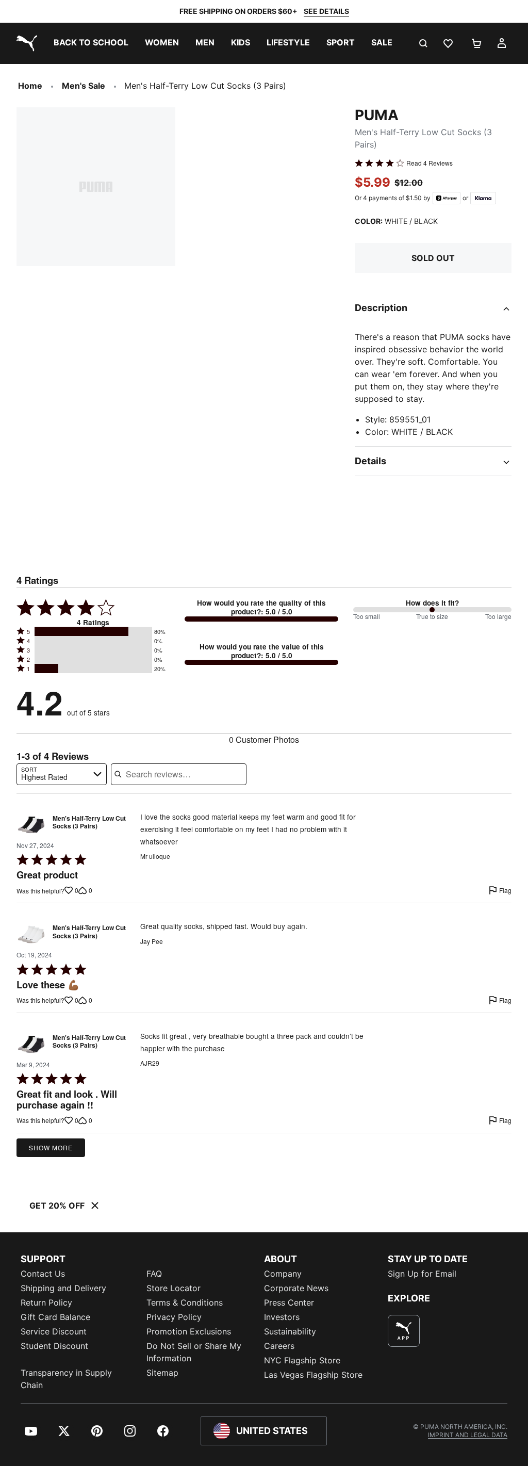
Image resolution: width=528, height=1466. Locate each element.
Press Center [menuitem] (289, 1302)
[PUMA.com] (24, 43)
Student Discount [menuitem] (54, 1346)
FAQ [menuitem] (154, 1273)
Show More (51, 1147)
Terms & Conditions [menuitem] (184, 1302)
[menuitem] (91, 43)
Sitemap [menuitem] (162, 1372)
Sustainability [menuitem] (290, 1331)
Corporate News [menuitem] (296, 1288)
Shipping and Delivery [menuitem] (63, 1288)
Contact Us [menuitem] (43, 1273)
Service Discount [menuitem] (54, 1331)
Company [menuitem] (283, 1273)
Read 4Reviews (429, 163)
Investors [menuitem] (282, 1317)
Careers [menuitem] (279, 1346)
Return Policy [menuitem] (46, 1302)
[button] (93, 631)
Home (30, 85)
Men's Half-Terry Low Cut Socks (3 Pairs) (89, 823)
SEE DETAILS (326, 11)
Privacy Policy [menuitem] (174, 1317)
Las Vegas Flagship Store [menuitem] (313, 1375)
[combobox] (61, 774)
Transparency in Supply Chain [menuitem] (66, 1378)
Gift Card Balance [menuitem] (55, 1317)
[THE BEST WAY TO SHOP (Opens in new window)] (404, 1331)
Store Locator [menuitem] (173, 1288)
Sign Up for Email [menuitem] (422, 1273)
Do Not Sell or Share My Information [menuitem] (193, 1352)
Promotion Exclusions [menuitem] (188, 1331)
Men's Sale (83, 85)
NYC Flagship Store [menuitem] (302, 1360)
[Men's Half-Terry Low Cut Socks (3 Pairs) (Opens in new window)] (31, 825)
